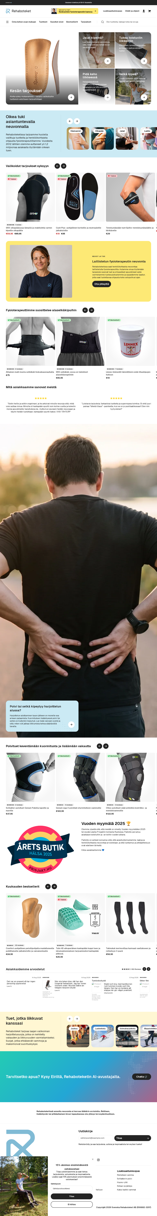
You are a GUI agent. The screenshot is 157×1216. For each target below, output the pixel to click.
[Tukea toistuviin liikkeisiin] (133, 50)
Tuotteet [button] (43, 22)
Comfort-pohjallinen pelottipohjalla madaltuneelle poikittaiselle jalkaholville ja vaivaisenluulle (30, 949)
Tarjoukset (86, 22)
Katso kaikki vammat (126, 1189)
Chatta (140, 1076)
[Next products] (77, 121)
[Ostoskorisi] (149, 11)
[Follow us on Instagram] (98, 1159)
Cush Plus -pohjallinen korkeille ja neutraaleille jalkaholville (78, 229)
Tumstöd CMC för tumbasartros (58, 996)
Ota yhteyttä (101, 284)
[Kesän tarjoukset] (42, 68)
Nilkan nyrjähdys (124, 1186)
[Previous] (70, 121)
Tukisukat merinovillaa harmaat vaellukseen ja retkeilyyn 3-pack (128, 949)
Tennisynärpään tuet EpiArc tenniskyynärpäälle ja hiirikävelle (130, 229)
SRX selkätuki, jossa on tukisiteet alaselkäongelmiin (72, 373)
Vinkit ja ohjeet (132, 11)
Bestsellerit (72, 22)
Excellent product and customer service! (25, 980)
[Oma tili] (143, 11)
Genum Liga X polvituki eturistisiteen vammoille (78, 808)
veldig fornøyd (108, 980)
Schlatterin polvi (124, 1178)
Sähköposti (56, 1184)
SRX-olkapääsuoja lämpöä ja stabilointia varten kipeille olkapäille (29, 229)
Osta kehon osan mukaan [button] (24, 22)
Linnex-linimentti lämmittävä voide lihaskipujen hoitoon (128, 373)
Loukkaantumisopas (112, 11)
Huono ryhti (122, 1182)
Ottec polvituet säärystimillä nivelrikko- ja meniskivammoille (126, 809)
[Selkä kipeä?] (133, 87)
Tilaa (119, 1138)
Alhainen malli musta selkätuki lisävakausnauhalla (30, 372)
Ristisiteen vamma (125, 1175)
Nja (55, 980)
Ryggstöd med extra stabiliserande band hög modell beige (11, 997)
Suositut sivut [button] (56, 22)
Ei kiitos (72, 1204)
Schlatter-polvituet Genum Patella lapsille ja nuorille (27, 809)
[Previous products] (57, 166)
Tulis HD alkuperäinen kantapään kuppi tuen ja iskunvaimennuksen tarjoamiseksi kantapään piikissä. (78, 951)
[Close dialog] (92, 1159)
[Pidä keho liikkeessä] (97, 87)
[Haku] (102, 22)
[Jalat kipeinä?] (97, 50)
